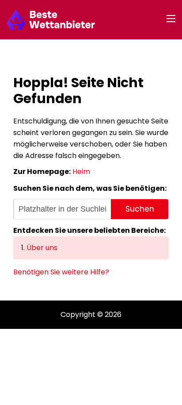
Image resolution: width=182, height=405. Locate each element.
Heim (81, 171)
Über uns (42, 248)
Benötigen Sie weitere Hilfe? (61, 272)
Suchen (139, 209)
